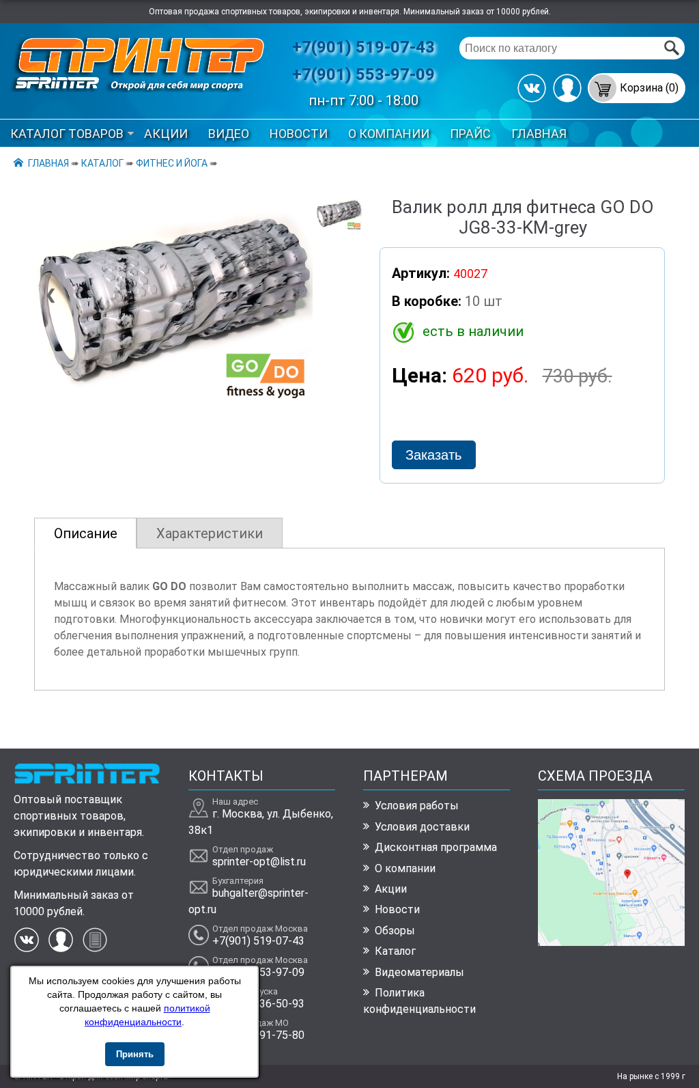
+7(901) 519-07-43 (363, 47)
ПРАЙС (470, 133)
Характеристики (209, 533)
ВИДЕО (228, 133)
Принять (135, 1054)
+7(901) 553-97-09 (363, 74)
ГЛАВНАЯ (539, 133)
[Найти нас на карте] (611, 942)
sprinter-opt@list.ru (259, 861)
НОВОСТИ (299, 133)
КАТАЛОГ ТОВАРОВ (67, 133)
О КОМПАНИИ (388, 133)
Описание (85, 533)
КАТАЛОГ (102, 163)
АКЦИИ (166, 133)
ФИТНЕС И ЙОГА (172, 163)
